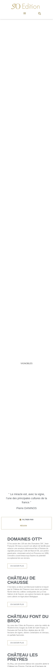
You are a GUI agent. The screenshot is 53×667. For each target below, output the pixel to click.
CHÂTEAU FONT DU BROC (27, 618)
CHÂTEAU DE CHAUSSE (21, 580)
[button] (25, 13)
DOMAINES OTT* (24, 539)
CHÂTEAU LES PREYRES (22, 657)
